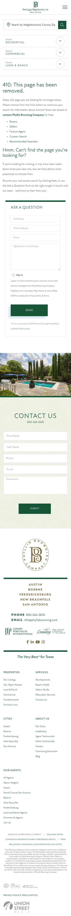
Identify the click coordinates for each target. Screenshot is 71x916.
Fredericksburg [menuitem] (11, 736)
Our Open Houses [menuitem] (13, 685)
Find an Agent (17, 131)
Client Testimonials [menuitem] (45, 741)
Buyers (13, 121)
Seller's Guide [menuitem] (42, 690)
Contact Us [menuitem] (41, 700)
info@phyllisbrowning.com (41, 620)
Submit (34, 508)
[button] (62, 25)
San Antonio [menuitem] (10, 746)
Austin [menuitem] (7, 726)
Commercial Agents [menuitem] (13, 817)
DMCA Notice (30, 895)
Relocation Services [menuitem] (45, 695)
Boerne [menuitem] (7, 731)
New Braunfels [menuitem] (11, 741)
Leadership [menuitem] (41, 731)
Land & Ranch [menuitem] (11, 690)
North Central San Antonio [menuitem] (17, 793)
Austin (35, 584)
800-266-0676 (35, 422)
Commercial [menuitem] (10, 695)
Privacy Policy (54, 324)
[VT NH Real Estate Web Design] (16, 907)
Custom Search (18, 136)
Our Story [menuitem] (40, 726)
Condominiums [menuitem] (11, 700)
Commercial (15, 54)
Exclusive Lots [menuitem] (11, 705)
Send (29, 310)
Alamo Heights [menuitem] (11, 783)
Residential (15, 42)
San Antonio (35, 604)
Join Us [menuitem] (7, 822)
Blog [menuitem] (38, 756)
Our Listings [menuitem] (10, 680)
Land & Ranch (17, 65)
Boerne (35, 589)
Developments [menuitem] (43, 680)
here (54, 180)
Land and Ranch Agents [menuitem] (15, 812)
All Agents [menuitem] (9, 778)
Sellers (13, 126)
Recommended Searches (23, 141)
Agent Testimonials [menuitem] (45, 736)
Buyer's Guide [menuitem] (42, 685)
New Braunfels (35, 599)
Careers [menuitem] (39, 746)
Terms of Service (20, 329)
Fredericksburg (35, 594)
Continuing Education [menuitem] (46, 751)
